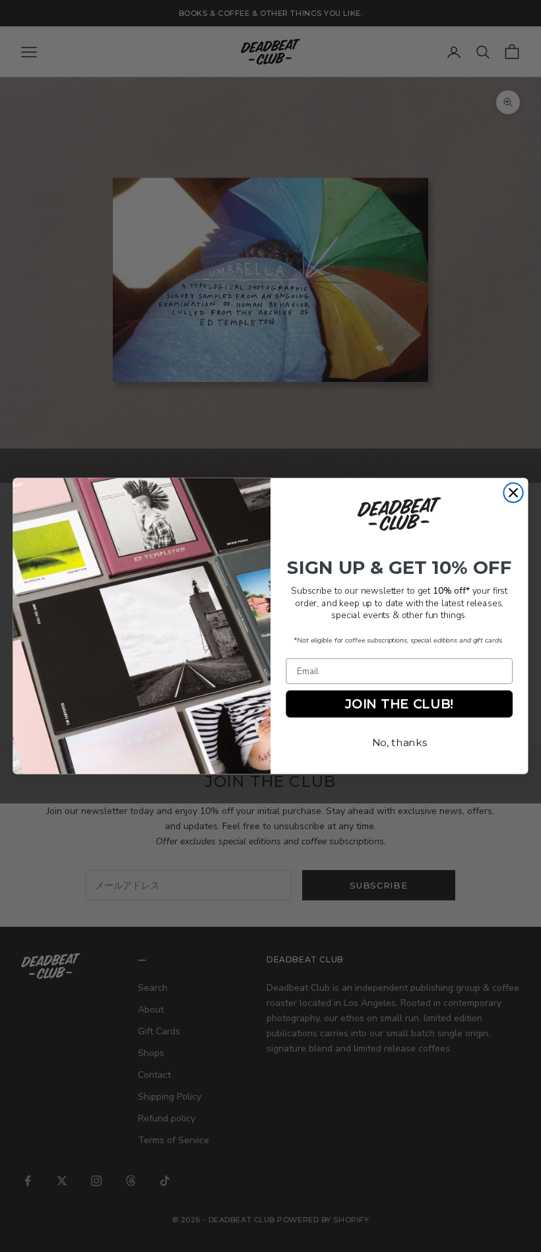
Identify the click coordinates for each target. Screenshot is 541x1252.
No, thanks (399, 742)
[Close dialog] (513, 492)
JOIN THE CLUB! (399, 703)
